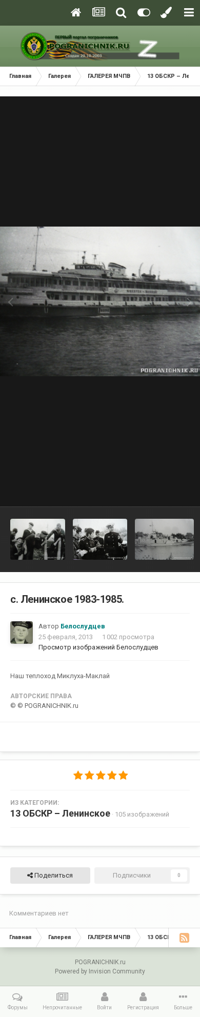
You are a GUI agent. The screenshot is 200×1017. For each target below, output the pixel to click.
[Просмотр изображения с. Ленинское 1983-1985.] (37, 539)
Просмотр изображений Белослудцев (98, 647)
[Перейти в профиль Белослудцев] (21, 632)
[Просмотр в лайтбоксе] (100, 302)
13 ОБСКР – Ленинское (60, 813)
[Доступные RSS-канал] (184, 937)
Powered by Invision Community (100, 971)
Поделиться (53, 875)
